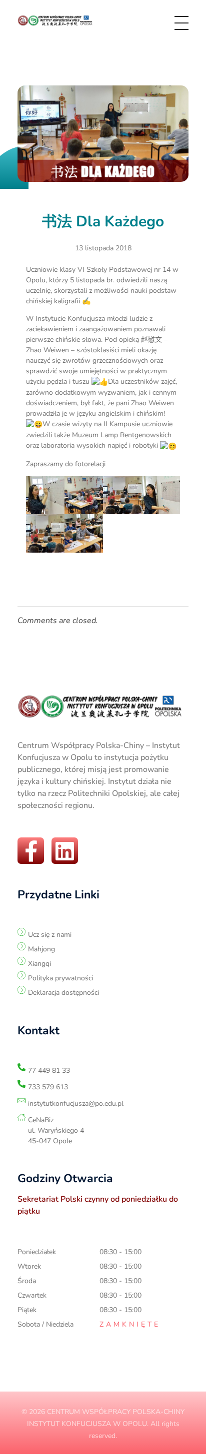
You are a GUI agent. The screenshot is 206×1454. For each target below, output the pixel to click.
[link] (57, 21)
